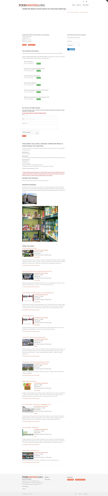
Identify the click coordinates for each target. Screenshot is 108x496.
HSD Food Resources (80, 479)
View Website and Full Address (41, 250)
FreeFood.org (70, 479)
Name (25, 114)
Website (24, 44)
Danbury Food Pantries (84, 12)
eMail (28, 118)
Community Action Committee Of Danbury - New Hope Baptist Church (38, 292)
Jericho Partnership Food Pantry (29, 248)
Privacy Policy (25, 486)
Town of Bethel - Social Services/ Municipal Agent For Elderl (35, 362)
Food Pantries (32, 5)
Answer (38, 63)
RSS (23, 488)
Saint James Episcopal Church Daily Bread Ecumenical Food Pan (37, 271)
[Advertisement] (54, 22)
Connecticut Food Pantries (74, 12)
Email (35, 257)
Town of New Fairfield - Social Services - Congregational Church (36, 404)
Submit (24, 136)
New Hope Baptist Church (28, 315)
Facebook (24, 488)
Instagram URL (32, 44)
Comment (25, 123)
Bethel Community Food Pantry (29, 381)
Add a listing (85, 5)
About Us (79, 5)
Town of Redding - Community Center (30, 450)
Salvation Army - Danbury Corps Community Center (33, 337)
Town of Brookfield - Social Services (30, 427)
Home (73, 5)
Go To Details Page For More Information (30, 265)
